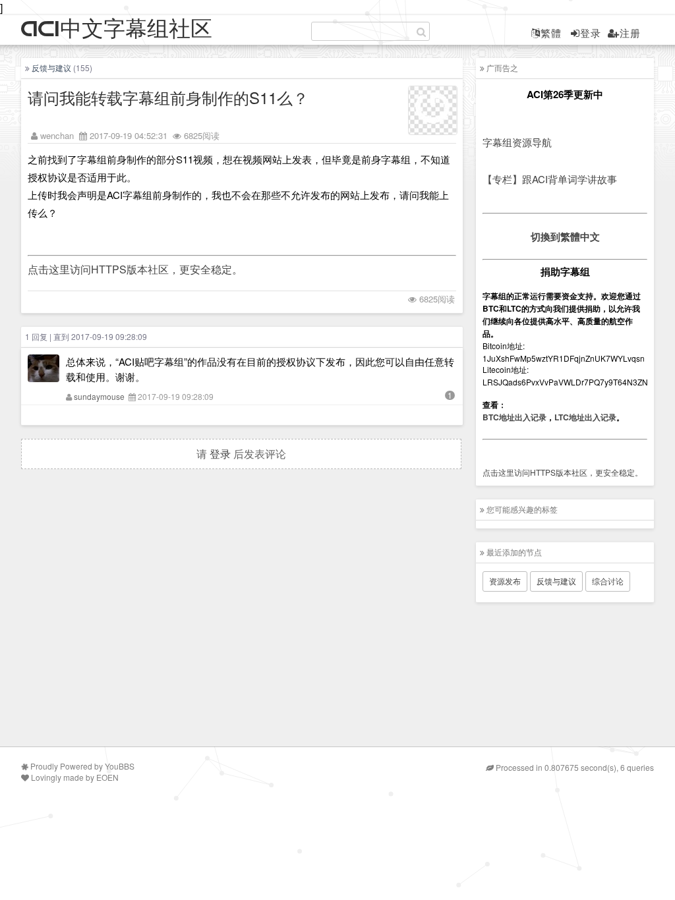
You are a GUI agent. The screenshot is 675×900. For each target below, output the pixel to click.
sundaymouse (99, 396)
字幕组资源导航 (517, 142)
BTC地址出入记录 (514, 417)
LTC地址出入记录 (585, 417)
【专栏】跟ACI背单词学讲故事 (550, 179)
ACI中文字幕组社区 (116, 29)
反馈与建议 (51, 67)
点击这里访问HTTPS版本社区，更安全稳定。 (135, 269)
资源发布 (505, 580)
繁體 (551, 33)
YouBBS (119, 766)
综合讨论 (608, 580)
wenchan (57, 135)
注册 (630, 33)
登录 (590, 33)
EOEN (107, 777)
